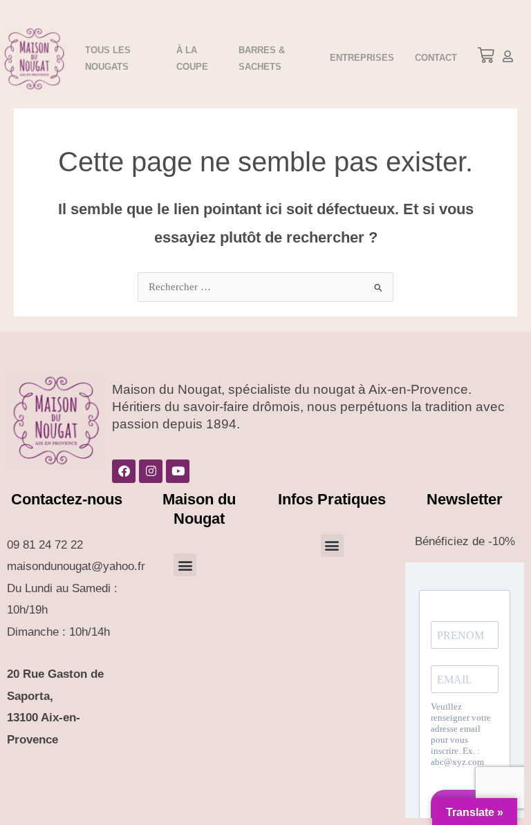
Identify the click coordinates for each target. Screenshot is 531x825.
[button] (486, 57)
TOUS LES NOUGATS (108, 58)
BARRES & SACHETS (262, 58)
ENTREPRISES (362, 58)
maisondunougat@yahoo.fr (76, 566)
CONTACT (436, 58)
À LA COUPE (192, 58)
